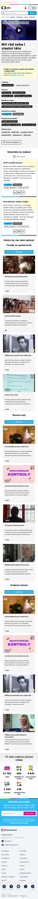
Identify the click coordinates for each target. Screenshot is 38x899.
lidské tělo (15, 132)
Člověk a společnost (9, 121)
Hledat (32, 13)
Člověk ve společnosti (23, 96)
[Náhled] (19, 192)
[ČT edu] (6, 8)
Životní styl (6, 93)
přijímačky (32, 17)
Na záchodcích (7, 85)
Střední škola (18, 114)
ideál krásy (27, 135)
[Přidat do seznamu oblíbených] (23, 192)
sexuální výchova (27, 132)
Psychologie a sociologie (11, 125)
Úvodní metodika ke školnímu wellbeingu (17, 107)
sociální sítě (5, 132)
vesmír (26, 17)
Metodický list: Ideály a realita (15, 201)
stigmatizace (17, 135)
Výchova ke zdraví (28, 125)
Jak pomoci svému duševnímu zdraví (15, 103)
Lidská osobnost (19, 93)
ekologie (12, 17)
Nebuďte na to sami (16, 75)
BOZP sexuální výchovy (12, 163)
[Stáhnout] (15, 192)
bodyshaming (6, 135)
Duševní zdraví (7, 96)
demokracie (19, 17)
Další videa (19, 252)
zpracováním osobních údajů (19, 823)
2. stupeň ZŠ (6, 114)
